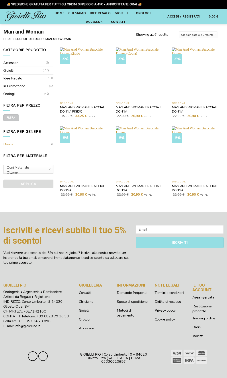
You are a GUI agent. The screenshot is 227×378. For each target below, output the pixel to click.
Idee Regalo (100, 13)
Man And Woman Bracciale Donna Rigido (83, 109)
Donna (8, 144)
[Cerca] (158, 16)
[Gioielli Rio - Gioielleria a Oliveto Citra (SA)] (25, 16)
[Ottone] (27, 172)
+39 (53, 316)
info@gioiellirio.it (27, 326)
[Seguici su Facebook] (32, 356)
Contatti (119, 22)
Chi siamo (77, 13)
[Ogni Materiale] (27, 167)
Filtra (11, 117)
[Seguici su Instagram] (43, 356)
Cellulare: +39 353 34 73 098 (27, 321)
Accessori (95, 22)
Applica (28, 184)
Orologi (143, 13)
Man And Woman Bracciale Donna (139, 109)
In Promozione (14, 86)
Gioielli (121, 13)
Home (59, 13)
